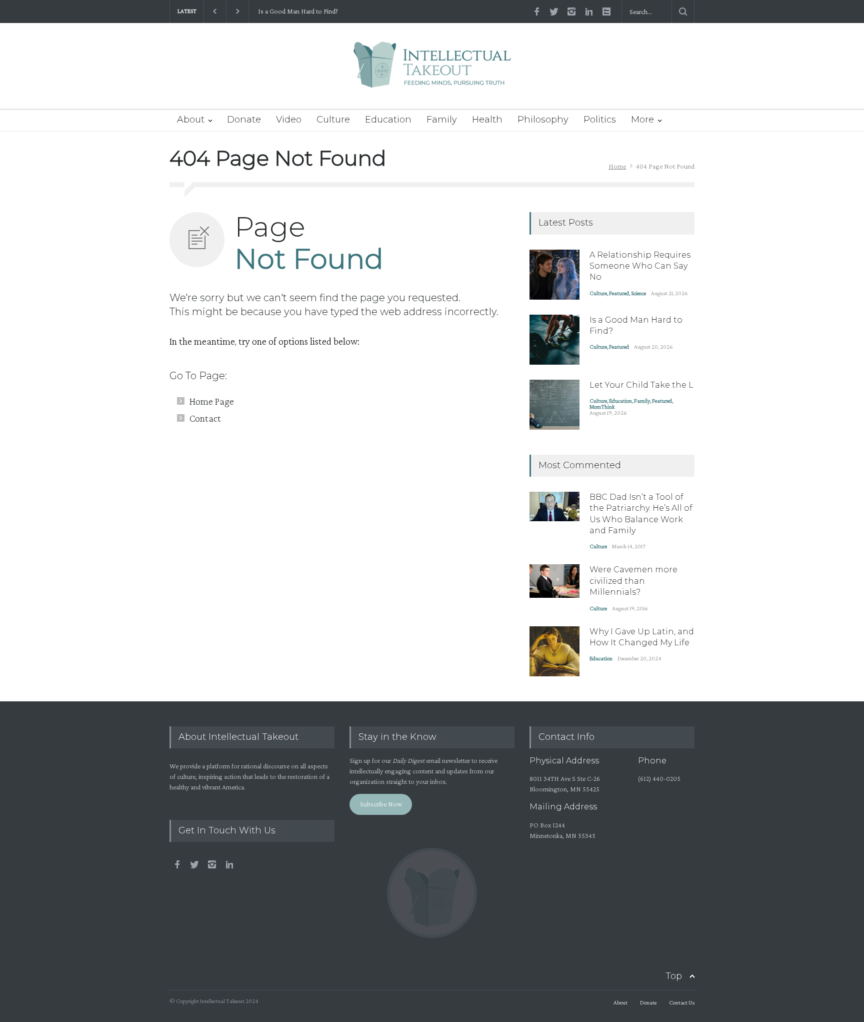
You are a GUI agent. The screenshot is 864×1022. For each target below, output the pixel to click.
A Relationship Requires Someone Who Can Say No (640, 266)
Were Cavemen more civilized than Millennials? (634, 581)
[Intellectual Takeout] (432, 71)
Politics (600, 119)
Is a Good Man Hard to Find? (296, 11)
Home (617, 166)
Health (487, 119)
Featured (619, 293)
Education (388, 119)
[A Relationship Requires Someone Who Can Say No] (555, 275)
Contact (205, 418)
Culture (333, 119)
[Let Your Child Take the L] (555, 405)
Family (441, 119)
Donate (244, 119)
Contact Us (681, 1002)
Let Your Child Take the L (642, 385)
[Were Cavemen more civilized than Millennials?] (555, 581)
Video (289, 119)
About (190, 119)
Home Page (212, 401)
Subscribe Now (381, 804)
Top (674, 975)
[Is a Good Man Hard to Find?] (555, 340)
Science (638, 293)
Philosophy (543, 119)
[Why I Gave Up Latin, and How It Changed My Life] (555, 651)
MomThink (602, 406)
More (642, 119)
